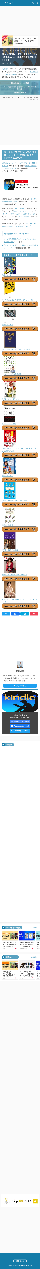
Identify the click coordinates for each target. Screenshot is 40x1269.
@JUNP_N (6, 69)
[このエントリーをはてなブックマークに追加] (24, 613)
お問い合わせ (20, 1261)
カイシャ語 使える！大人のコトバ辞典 (16, 349)
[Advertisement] (20, 122)
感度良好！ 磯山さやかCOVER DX (14, 574)
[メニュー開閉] (37, 3)
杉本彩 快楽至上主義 (10, 550)
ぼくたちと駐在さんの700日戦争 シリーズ (19, 214)
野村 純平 (20, 671)
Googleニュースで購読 (21, 721)
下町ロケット (19, 208)
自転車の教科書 (7, 525)
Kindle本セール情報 (19, 51)
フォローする (21, 685)
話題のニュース (6, 51)
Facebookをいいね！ (21, 726)
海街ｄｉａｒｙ (19, 211)
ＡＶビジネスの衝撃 (9, 423)
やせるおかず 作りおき (11, 399)
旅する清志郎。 (24, 216)
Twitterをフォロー (21, 730)
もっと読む (33, 928)
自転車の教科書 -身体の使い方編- (14, 500)
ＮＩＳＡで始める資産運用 (11, 374)
